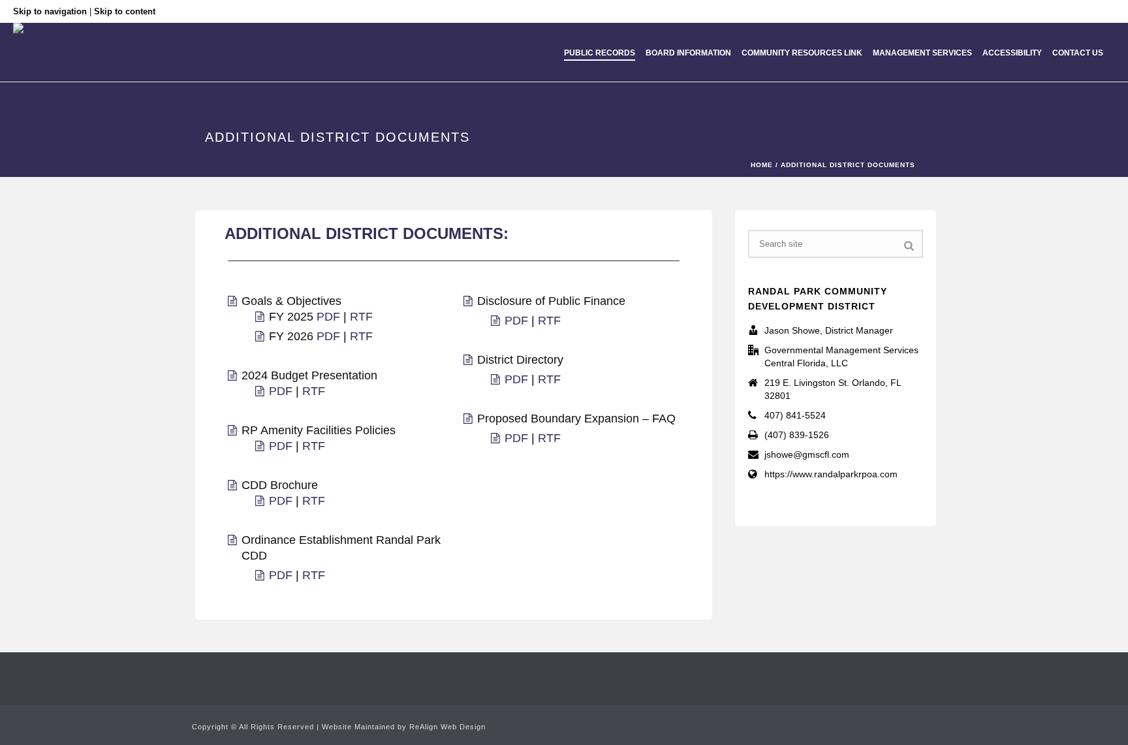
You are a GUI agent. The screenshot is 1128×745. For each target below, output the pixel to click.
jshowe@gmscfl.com (806, 454)
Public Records (599, 52)
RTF (361, 316)
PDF (330, 316)
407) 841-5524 (795, 415)
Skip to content (124, 11)
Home (762, 164)
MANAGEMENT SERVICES (922, 52)
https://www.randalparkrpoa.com (831, 474)
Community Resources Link (802, 52)
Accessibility (1012, 52)
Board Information (688, 52)
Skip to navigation (50, 11)
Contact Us (1077, 52)
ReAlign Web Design (447, 727)
